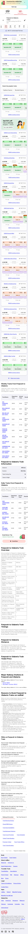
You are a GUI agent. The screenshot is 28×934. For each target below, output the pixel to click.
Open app (14, 6)
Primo (6, 878)
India (2, 900)
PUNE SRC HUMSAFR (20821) (4, 430)
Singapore (15, 900)
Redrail (9, 892)
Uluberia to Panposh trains (8, 536)
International (4, 907)
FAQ (11, 874)
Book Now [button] (15, 541)
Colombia (17, 904)
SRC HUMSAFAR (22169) (5, 403)
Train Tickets (12, 857)
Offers (22, 874)
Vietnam (3, 904)
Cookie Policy (4, 887)
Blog (2, 878)
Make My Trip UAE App (7, 895)
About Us (3, 862)
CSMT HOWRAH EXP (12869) (5, 419)
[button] (25, 2)
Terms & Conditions (6, 883)
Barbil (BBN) (6, 683)
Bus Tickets (4, 857)
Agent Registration (6, 866)
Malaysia (22, 900)
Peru (23, 904)
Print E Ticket (4, 874)
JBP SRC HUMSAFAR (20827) (5, 437)
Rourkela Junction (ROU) (10, 684)
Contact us (11, 862)
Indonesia (8, 900)
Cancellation (13, 871)
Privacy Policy (17, 883)
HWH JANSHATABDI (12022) (5, 503)
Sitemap (16, 874)
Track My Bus (4, 871)
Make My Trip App (16, 892)
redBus (3, 892)
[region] (14, 45)
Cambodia (10, 904)
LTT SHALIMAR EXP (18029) (5, 528)
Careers (15, 866)
